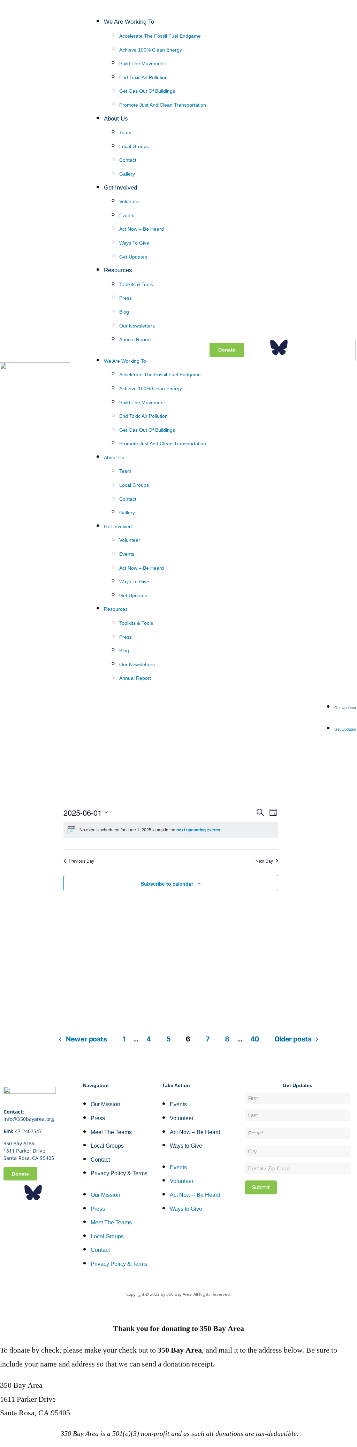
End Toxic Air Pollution (143, 77)
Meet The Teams (111, 1132)
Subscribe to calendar (167, 883)
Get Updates (133, 257)
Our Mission (105, 1104)
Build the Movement (142, 63)
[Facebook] (258, 347)
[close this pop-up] (3, 1307)
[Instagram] (300, 347)
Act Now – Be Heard (141, 229)
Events (126, 215)
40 (254, 1039)
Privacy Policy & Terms (119, 1173)
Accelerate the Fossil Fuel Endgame (160, 36)
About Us (116, 118)
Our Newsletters (137, 326)
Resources (118, 270)
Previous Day (81, 861)
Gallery (127, 174)
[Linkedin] (320, 347)
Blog (124, 312)
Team (125, 132)
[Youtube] (341, 347)
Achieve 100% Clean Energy (150, 50)
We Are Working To (129, 21)
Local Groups (134, 146)
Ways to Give (134, 243)
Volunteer (129, 201)
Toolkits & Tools (136, 284)
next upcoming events (198, 829)
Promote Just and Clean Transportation (162, 105)
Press (125, 298)
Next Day (264, 861)
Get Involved (120, 187)
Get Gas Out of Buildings (147, 91)
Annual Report (135, 339)
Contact (127, 160)
